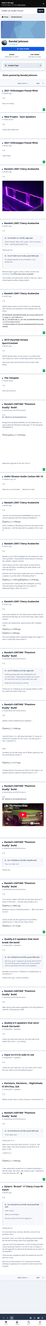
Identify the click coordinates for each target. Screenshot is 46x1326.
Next (38, 83)
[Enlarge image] (23, 182)
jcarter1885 (30, 256)
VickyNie (29, 860)
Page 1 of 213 (22, 83)
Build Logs (8, 93)
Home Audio (8, 119)
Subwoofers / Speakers (12, 945)
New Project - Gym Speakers (20, 116)
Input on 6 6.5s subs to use (19, 1054)
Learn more (4, 4)
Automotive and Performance (15, 410)
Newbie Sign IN (10, 479)
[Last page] (43, 83)
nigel (27, 238)
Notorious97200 (33, 1205)
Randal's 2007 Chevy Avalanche (21, 168)
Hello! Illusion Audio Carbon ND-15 (23, 476)
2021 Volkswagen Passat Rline (21, 90)
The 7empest (11, 377)
